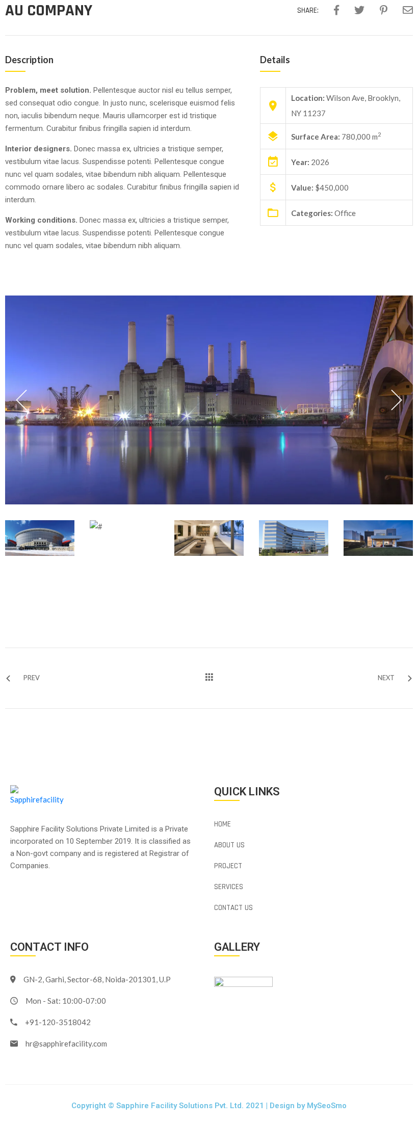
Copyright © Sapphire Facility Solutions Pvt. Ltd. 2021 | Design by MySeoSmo (209, 1105)
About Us (229, 845)
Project (228, 866)
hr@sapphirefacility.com (66, 1043)
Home (222, 824)
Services (228, 887)
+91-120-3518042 (58, 1022)
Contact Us (233, 908)
